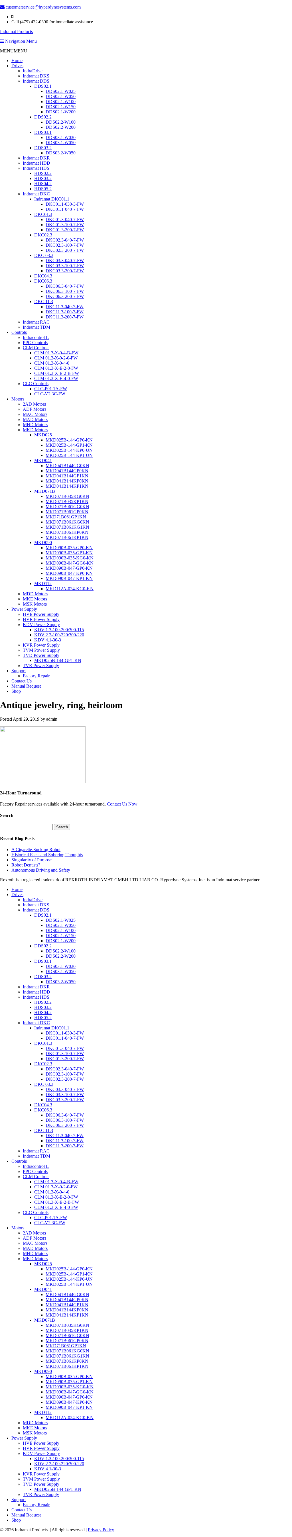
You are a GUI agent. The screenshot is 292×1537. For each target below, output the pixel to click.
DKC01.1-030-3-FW (65, 204)
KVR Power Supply (41, 645)
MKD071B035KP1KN (67, 501)
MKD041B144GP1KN (67, 475)
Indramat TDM (36, 327)
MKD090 (43, 542)
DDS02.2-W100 (61, 122)
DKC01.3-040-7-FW (65, 219)
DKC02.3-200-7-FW (65, 250)
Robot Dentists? (25, 864)
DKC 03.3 (43, 255)
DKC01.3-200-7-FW (65, 229)
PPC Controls (35, 342)
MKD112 (43, 583)
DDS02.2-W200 (61, 127)
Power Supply (24, 609)
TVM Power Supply (41, 650)
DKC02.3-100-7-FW (65, 245)
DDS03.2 (43, 147)
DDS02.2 (43, 117)
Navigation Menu (20, 41)
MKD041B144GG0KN (67, 465)
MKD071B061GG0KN (67, 506)
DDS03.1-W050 (61, 142)
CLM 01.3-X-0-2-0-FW (56, 357)
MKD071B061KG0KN (67, 522)
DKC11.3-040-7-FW (65, 306)
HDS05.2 (43, 188)
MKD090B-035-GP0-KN (69, 547)
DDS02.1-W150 (61, 106)
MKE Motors (35, 598)
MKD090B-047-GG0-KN (70, 563)
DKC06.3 (43, 281)
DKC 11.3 (43, 301)
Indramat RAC (36, 322)
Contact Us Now (122, 804)
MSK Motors (35, 604)
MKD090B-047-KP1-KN (69, 578)
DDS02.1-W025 (61, 91)
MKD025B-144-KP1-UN (69, 455)
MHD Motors (35, 424)
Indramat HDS (36, 168)
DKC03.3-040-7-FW (65, 260)
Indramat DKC (36, 193)
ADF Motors (34, 409)
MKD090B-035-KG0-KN (70, 557)
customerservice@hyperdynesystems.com (43, 7)
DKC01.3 (43, 214)
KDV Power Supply (41, 624)
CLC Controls (35, 383)
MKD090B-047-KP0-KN (69, 573)
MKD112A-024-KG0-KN (70, 588)
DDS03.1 (43, 132)
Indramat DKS (36, 75)
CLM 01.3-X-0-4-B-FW (56, 352)
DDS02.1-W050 (61, 96)
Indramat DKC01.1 (51, 199)
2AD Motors (34, 404)
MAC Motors (35, 414)
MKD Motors (35, 429)
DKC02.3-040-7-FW (65, 240)
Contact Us (21, 680)
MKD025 (43, 434)
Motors (17, 398)
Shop (16, 691)
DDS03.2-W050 (61, 152)
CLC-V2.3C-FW (49, 393)
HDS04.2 (43, 183)
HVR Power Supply (41, 619)
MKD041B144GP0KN (67, 470)
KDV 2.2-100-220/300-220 (59, 634)
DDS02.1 (43, 86)
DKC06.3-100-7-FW (65, 291)
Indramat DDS (36, 81)
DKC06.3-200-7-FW (65, 296)
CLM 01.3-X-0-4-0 (51, 363)
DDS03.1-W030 (61, 137)
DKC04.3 (43, 275)
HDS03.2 (43, 178)
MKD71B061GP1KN (66, 516)
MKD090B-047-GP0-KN (69, 568)
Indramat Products (16, 31)
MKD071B (44, 491)
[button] (13, 50)
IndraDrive (32, 70)
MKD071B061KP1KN (67, 537)
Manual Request (26, 686)
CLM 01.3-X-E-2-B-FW (56, 373)
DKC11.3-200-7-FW (65, 316)
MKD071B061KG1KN (67, 527)
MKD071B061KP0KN (67, 532)
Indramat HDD (36, 163)
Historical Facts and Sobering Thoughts (47, 854)
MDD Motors (35, 593)
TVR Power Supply (41, 665)
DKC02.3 (43, 234)
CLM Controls (36, 347)
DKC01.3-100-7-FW (65, 224)
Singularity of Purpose (31, 859)
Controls (19, 332)
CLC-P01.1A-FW (50, 388)
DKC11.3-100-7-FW (65, 311)
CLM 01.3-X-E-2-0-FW (56, 368)
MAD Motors (35, 419)
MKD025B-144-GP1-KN (69, 445)
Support (18, 670)
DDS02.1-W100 (61, 101)
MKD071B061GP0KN (67, 511)
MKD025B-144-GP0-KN (69, 440)
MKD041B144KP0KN (67, 481)
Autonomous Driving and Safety (40, 870)
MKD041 (43, 460)
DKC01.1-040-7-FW (65, 209)
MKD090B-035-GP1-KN (69, 552)
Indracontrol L (36, 337)
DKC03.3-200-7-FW (65, 270)
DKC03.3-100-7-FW (65, 265)
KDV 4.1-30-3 (47, 639)
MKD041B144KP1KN (67, 486)
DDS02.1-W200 (61, 111)
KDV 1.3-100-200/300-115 (59, 629)
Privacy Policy (101, 1529)
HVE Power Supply (41, 614)
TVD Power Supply (41, 655)
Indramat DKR (36, 158)
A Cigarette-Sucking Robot (35, 849)
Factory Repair (36, 675)
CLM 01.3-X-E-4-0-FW (56, 378)
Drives (17, 65)
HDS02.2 (43, 173)
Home (17, 60)
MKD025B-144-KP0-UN (69, 450)
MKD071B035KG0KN (67, 496)
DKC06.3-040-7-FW (65, 286)
